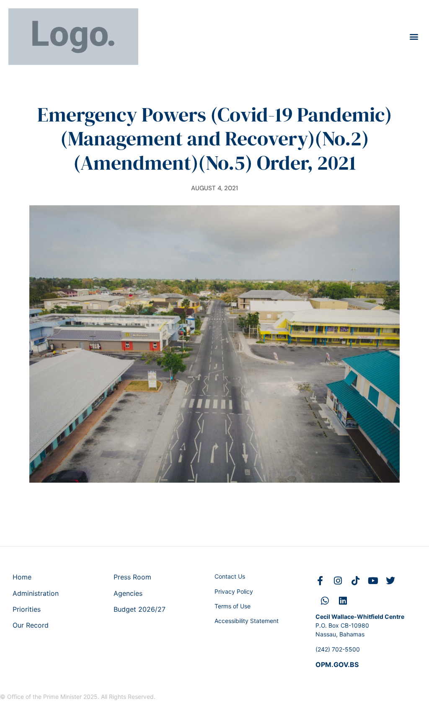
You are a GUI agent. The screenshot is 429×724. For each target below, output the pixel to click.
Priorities (27, 609)
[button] (414, 37)
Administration (36, 593)
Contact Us (229, 576)
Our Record (31, 625)
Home (22, 577)
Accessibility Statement (246, 620)
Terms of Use (232, 606)
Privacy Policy (233, 591)
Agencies (128, 593)
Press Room (132, 577)
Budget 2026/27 (139, 609)
